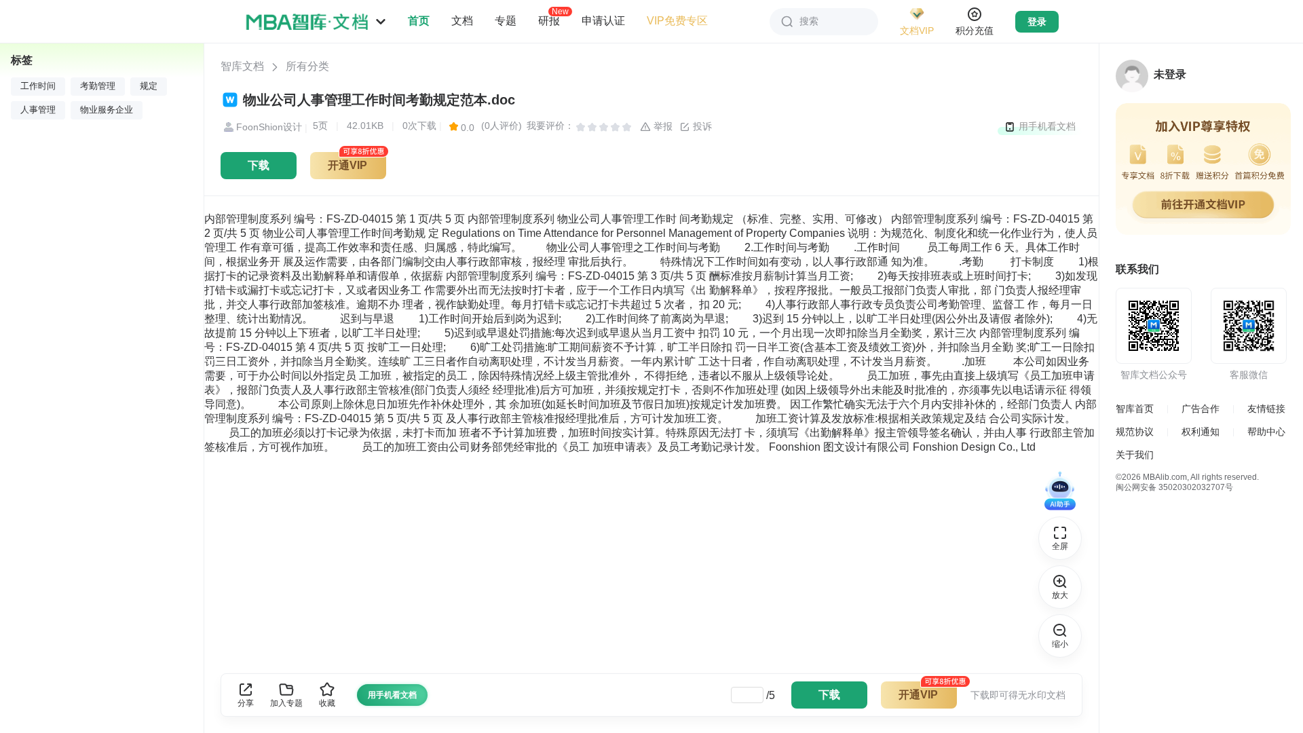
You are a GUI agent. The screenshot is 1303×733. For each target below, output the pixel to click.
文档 (462, 20)
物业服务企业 (106, 110)
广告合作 (1201, 408)
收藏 (327, 703)
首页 (419, 20)
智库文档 (242, 66)
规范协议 (1135, 431)
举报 (662, 126)
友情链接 (1266, 408)
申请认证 (603, 20)
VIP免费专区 (677, 20)
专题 (505, 20)
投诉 (701, 126)
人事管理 (38, 110)
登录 (1036, 21)
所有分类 (307, 66)
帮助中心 (1266, 431)
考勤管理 (97, 86)
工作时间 (38, 86)
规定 (148, 86)
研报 (549, 20)
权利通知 (1201, 431)
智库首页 (1135, 408)
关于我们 (1135, 454)
